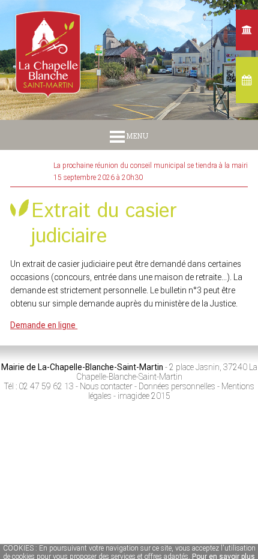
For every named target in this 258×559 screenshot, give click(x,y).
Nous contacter (106, 386)
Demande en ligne (43, 325)
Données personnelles (177, 386)
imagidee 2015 (144, 396)
